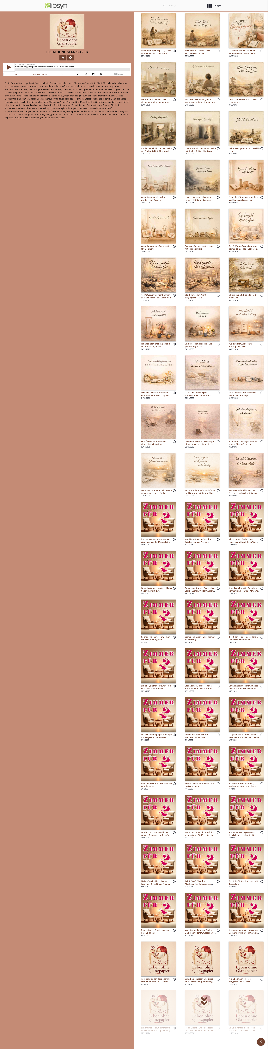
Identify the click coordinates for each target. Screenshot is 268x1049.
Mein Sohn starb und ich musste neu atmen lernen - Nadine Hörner (156, 493)
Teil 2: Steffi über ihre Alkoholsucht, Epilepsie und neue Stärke (198, 884)
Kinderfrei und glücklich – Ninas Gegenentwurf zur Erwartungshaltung (156, 591)
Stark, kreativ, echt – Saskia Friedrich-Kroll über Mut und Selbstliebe (198, 689)
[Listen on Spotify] (70, 57)
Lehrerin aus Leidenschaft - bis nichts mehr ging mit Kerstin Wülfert (156, 102)
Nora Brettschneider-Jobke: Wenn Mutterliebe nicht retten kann (200, 102)
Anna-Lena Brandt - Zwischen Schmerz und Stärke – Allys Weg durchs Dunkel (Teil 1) (244, 591)
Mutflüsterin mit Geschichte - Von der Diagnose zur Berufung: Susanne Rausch (156, 835)
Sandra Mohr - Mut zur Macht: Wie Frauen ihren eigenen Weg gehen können (155, 1031)
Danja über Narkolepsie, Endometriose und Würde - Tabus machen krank (198, 395)
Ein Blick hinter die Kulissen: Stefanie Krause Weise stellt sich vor (242, 1031)
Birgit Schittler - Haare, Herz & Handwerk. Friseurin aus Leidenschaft (243, 640)
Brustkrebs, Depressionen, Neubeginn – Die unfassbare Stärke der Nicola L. (242, 786)
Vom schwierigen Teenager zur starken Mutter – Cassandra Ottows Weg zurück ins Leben (155, 982)
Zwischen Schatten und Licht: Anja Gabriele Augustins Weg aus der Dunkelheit (199, 982)
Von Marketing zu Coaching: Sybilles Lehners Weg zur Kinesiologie (198, 542)
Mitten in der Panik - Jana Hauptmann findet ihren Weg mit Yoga (243, 542)
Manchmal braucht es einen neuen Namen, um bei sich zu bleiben (242, 53)
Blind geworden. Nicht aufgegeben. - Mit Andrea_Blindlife (195, 298)
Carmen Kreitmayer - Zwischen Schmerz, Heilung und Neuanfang (155, 640)
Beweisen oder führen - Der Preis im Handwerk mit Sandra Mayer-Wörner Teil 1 (243, 493)
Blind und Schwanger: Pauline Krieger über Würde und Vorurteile (243, 444)
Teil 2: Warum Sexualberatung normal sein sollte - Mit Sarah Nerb (243, 249)
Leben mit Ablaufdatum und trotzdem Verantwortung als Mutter (155, 395)
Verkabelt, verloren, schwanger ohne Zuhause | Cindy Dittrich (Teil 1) (200, 444)
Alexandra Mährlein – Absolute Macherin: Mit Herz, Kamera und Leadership (244, 933)
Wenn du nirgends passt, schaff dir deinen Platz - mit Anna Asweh (156, 53)
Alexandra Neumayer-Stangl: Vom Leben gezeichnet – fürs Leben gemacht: (242, 835)
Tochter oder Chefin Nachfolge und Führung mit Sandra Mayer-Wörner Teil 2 (200, 493)
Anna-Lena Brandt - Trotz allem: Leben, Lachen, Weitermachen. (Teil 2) (200, 591)
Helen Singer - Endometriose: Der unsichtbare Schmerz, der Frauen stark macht (199, 1031)
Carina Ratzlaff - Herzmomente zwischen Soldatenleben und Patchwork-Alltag (243, 689)
